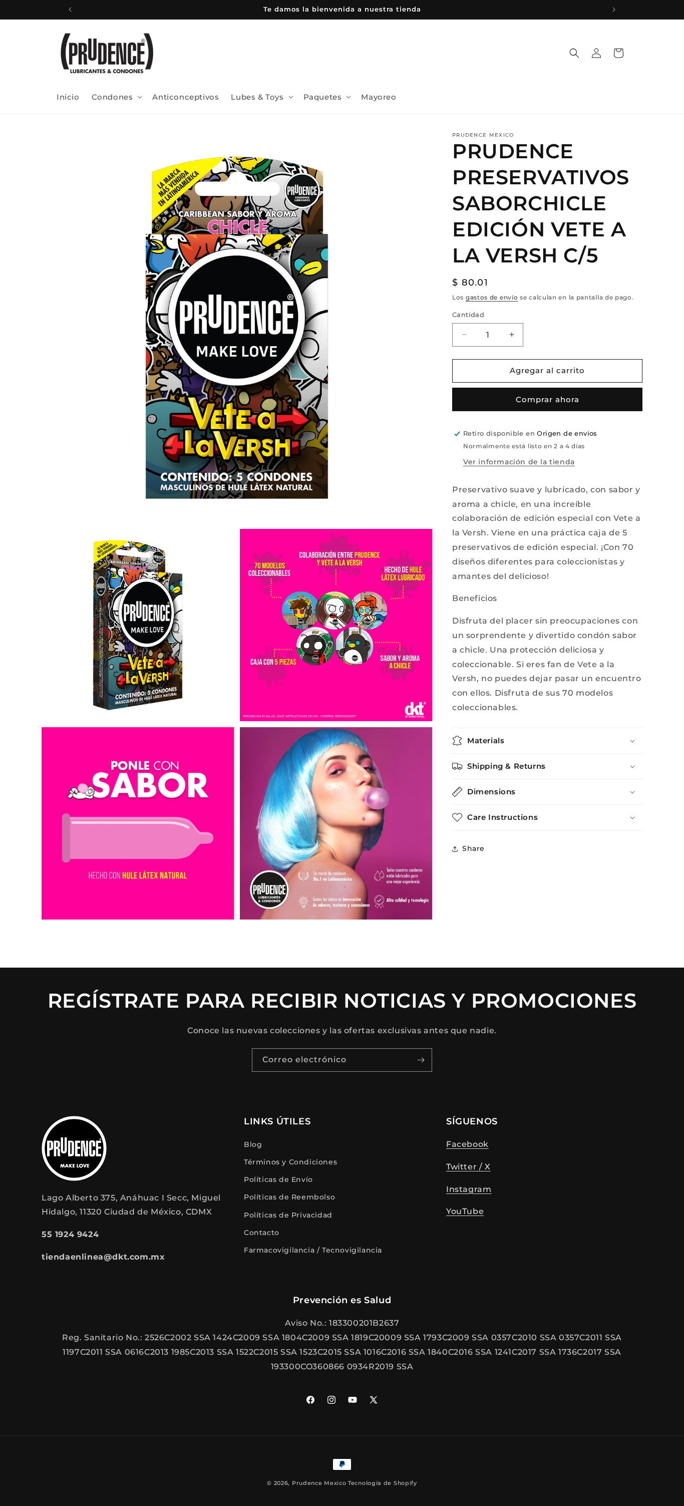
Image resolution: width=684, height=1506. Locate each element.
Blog (253, 1144)
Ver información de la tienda (519, 461)
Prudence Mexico (319, 1482)
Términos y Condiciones (290, 1161)
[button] (116, 97)
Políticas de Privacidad (288, 1215)
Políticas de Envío (278, 1179)
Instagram (468, 1189)
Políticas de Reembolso (289, 1197)
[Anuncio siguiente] (614, 9)
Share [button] (473, 848)
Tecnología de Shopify (382, 1482)
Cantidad (468, 315)
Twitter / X (468, 1166)
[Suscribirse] (421, 1060)
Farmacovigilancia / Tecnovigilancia (313, 1250)
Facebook (467, 1144)
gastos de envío (492, 297)
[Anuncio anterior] (70, 9)
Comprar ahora (547, 399)
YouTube (465, 1212)
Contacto (261, 1232)
